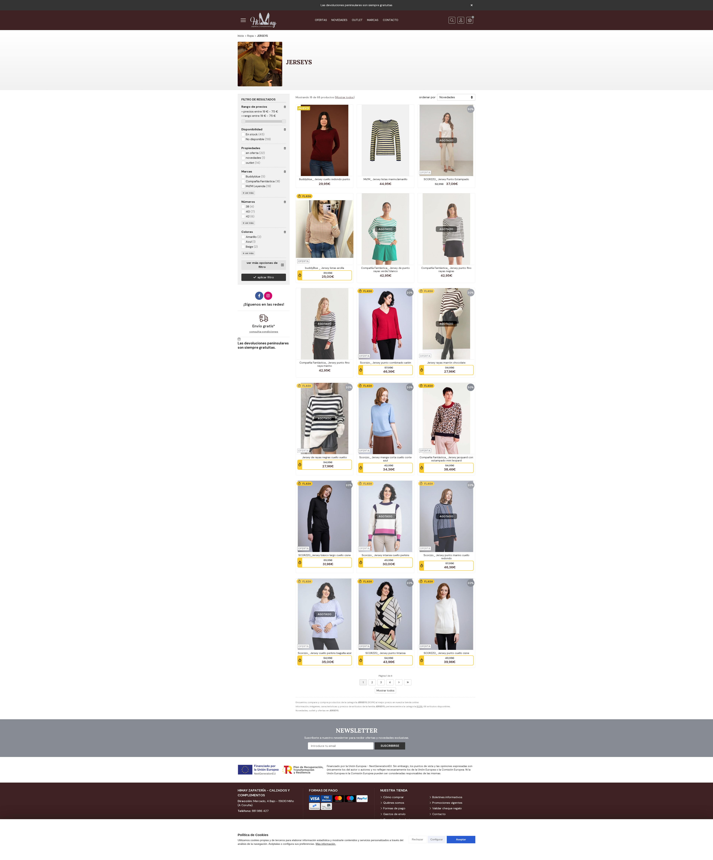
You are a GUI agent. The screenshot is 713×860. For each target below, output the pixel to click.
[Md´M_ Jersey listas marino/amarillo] (385, 140)
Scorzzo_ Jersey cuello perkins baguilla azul (324, 653)
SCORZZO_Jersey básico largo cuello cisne (324, 555)
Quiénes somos (393, 803)
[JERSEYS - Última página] (407, 682)
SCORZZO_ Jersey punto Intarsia (385, 653)
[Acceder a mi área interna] (461, 20)
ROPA (420, 706)
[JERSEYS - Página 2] (399, 682)
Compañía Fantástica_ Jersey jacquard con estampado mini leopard (446, 459)
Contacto (439, 814)
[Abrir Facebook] (259, 295)
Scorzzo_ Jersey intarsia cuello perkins (385, 555)
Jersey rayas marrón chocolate (446, 362)
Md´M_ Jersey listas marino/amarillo (385, 179)
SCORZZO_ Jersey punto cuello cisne (446, 653)
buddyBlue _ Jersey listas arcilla (324, 268)
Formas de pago (394, 808)
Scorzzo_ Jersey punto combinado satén (385, 362)
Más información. (326, 843)
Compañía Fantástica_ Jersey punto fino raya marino (324, 364)
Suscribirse (390, 746)
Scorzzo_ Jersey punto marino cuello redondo (446, 556)
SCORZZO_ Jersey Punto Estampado (446, 179)
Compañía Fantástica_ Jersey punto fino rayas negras (446, 269)
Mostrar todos (345, 97)
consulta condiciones (263, 331)
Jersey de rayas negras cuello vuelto (324, 457)
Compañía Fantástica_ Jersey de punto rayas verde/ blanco (385, 269)
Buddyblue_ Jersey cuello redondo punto (324, 179)
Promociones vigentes (447, 803)
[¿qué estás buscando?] (452, 20)
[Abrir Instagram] (268, 295)
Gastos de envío (394, 814)
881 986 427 (260, 811)
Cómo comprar (393, 797)
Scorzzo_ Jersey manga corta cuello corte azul (385, 459)
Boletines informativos (447, 797)
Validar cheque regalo (447, 808)
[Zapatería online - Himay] (263, 20)
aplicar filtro (266, 277)
